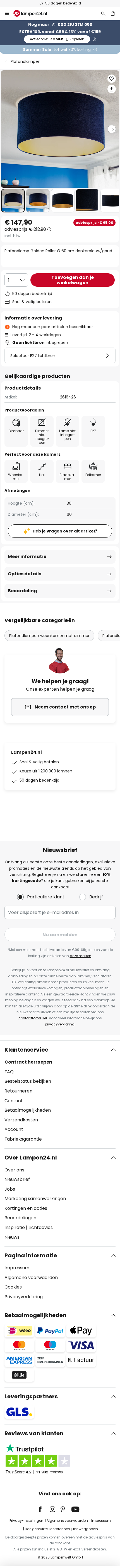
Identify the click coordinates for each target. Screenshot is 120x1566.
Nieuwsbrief (17, 1179)
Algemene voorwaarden (31, 1277)
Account (13, 1129)
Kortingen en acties (25, 1208)
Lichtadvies (40, 1227)
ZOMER (57, 39)
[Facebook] (44, 1509)
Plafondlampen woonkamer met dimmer (49, 635)
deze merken (80, 955)
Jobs (9, 1189)
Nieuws (12, 1237)
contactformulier (32, 1018)
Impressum (16, 1268)
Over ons (14, 1170)
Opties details (24, 574)
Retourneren (18, 1091)
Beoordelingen (20, 1218)
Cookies (13, 1287)
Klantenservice (26, 1050)
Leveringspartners (31, 1396)
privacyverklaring (60, 1024)
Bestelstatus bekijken (27, 1081)
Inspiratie (14, 1227)
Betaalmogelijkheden (27, 1110)
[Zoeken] (103, 13)
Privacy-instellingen (26, 1520)
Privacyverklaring (23, 1297)
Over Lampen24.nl (30, 1157)
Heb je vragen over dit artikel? (65, 531)
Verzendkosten (21, 1120)
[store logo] (33, 13)
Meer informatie (27, 556)
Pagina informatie (30, 1255)
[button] (13, 200)
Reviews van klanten (33, 1433)
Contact (13, 1100)
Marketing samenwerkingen (35, 1198)
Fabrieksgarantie (23, 1139)
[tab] (60, 1094)
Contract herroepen (28, 1062)
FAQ (9, 1072)
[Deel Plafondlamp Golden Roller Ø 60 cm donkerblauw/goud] (111, 89)
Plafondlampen (25, 61)
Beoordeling (22, 591)
